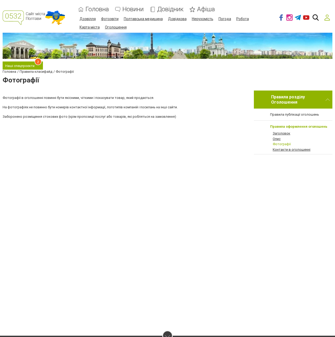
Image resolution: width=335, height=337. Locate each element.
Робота (242, 19)
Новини (133, 9)
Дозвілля (88, 19)
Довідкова (177, 19)
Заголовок (281, 133)
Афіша (206, 9)
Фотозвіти (110, 19)
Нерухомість (202, 19)
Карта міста (90, 27)
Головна (97, 9)
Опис (277, 139)
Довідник (170, 9)
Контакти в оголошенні (291, 149)
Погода (225, 19)
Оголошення (116, 27)
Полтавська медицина (143, 19)
